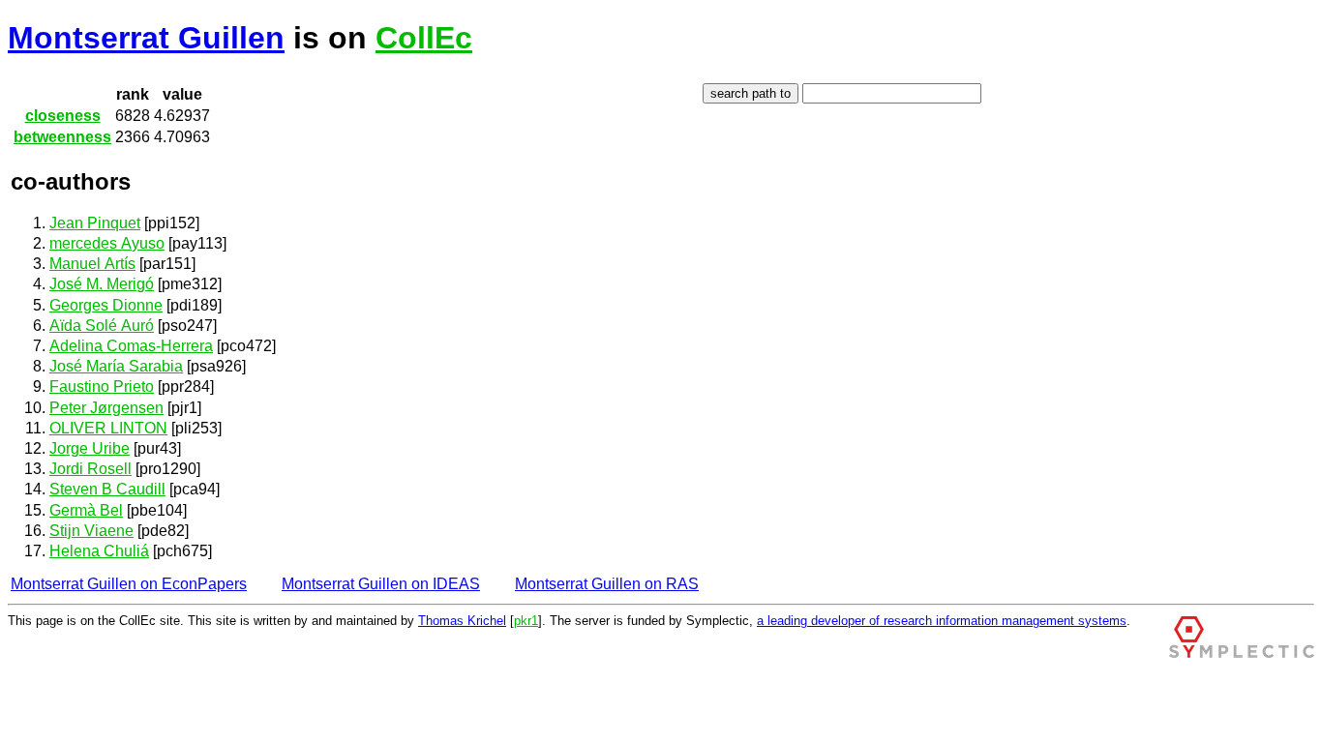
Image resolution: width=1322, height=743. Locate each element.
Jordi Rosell (90, 469)
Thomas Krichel (462, 620)
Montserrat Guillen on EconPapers (129, 584)
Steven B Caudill (107, 489)
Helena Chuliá (99, 551)
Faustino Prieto (101, 386)
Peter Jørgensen (106, 408)
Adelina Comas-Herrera (131, 346)
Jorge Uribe (89, 448)
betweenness (62, 137)
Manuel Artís (92, 263)
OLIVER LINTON (108, 428)
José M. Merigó (101, 284)
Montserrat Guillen (146, 37)
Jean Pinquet (94, 223)
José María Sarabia (116, 366)
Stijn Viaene (91, 530)
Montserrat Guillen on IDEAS (381, 584)
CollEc (424, 37)
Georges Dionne (106, 305)
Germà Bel (86, 510)
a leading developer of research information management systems (942, 620)
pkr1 (526, 620)
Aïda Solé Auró (101, 325)
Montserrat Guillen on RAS (607, 584)
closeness (63, 115)
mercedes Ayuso (107, 243)
